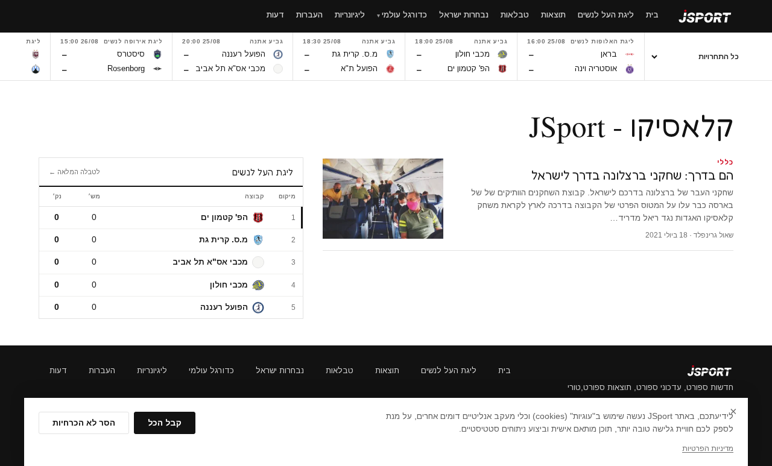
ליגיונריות (152, 370)
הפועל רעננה (224, 307)
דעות (58, 370)
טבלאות (339, 370)
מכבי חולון (229, 284)
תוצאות (387, 370)
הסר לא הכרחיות (83, 422)
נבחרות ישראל (280, 370)
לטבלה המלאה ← (74, 171)
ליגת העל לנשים (448, 370)
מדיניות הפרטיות (707, 448)
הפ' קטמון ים (224, 217)
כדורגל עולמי (211, 370)
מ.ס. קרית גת (223, 239)
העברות (102, 370)
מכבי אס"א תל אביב (210, 261)
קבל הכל (165, 422)
